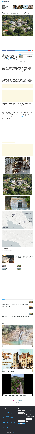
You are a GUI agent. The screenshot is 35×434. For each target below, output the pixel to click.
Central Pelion (17, 255)
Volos (3, 427)
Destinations (4, 255)
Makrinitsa (7, 416)
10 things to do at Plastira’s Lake (6, 306)
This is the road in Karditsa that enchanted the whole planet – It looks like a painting (14, 395)
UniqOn (14, 432)
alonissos (20, 410)
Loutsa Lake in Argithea (22, 61)
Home (2, 10)
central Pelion (13, 54)
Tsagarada (7, 425)
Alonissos (7, 412)
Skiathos (3, 412)
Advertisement (12, 420)
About (11, 419)
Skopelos (3, 420)
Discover (4, 370)
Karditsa (7, 427)
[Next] (18, 319)
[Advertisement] (17, 44)
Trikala (7, 418)
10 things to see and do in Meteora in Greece (8, 301)
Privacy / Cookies (12, 422)
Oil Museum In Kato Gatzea (24, 268)
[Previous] (16, 319)
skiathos (20, 413)
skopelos (23, 413)
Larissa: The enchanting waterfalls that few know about (28, 56)
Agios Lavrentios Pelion (9, 268)
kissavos (23, 410)
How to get (11, 417)
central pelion (6, 250)
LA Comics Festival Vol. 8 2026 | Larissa (8, 371)
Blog (4, 10)
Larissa (3, 419)
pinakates (10, 250)
